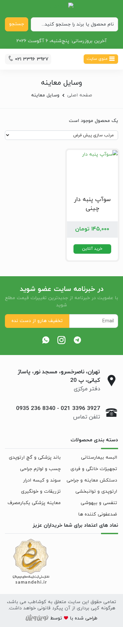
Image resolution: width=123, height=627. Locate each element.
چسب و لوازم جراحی (40, 469)
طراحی (90, 618)
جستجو (16, 24)
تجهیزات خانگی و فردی (94, 469)
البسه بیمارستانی (99, 457)
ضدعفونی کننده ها (97, 514)
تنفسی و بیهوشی (99, 503)
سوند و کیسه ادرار (42, 480)
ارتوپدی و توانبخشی (96, 491)
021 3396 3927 (80, 409)
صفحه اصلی (79, 95)
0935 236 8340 (35, 409)
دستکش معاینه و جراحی (92, 480)
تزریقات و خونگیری (41, 491)
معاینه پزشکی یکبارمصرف (34, 503)
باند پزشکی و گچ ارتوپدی (35, 457)
